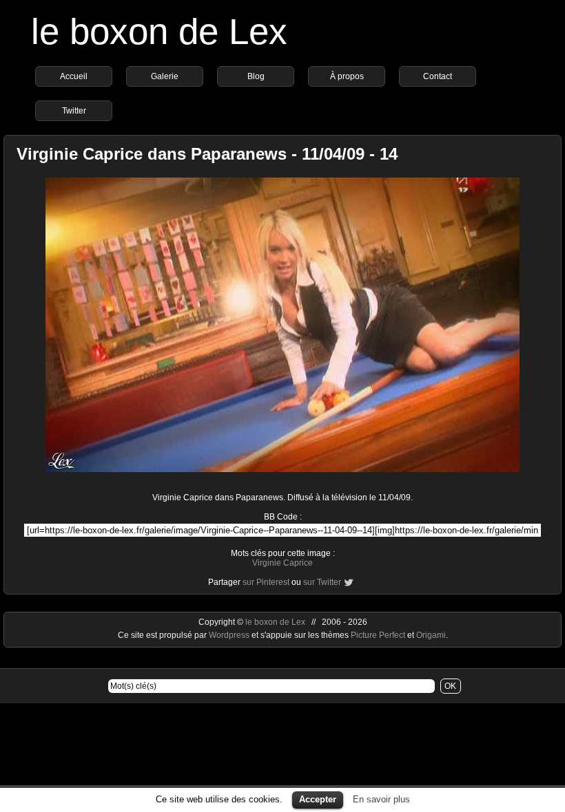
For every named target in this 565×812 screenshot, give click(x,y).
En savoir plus (381, 799)
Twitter (74, 111)
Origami (431, 635)
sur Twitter (322, 582)
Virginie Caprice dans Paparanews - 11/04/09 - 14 (207, 154)
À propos (347, 76)
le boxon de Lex (159, 31)
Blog (256, 76)
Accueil (74, 76)
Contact (437, 76)
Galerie (164, 76)
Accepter (317, 799)
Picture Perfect (378, 635)
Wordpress (230, 635)
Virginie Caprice (282, 563)
